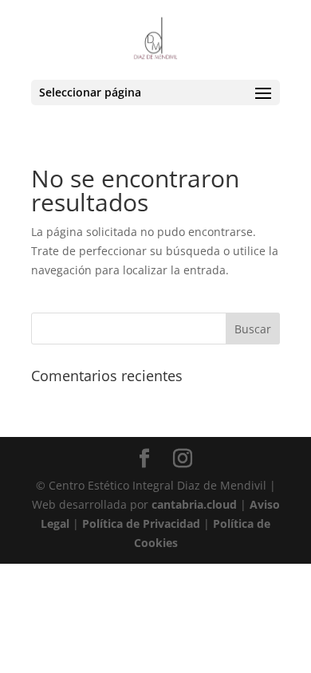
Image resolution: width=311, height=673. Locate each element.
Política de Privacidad (141, 523)
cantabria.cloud (194, 504)
